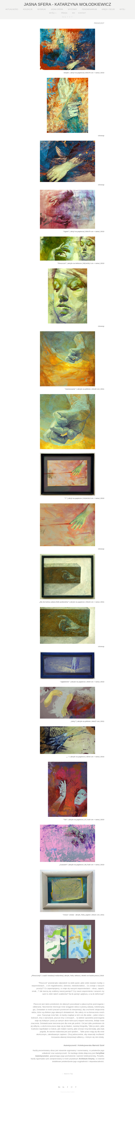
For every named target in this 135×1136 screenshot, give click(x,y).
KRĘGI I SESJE (108, 9)
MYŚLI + (52, 13)
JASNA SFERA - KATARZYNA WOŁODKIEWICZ (67, 4)
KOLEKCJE (28, 9)
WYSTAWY (72, 9)
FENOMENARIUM (89, 9)
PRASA (64, 13)
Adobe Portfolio (70, 1092)
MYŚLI (122, 9)
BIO (73, 13)
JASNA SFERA (57, 9)
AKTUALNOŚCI (11, 9)
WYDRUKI (41, 9)
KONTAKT (82, 13)
